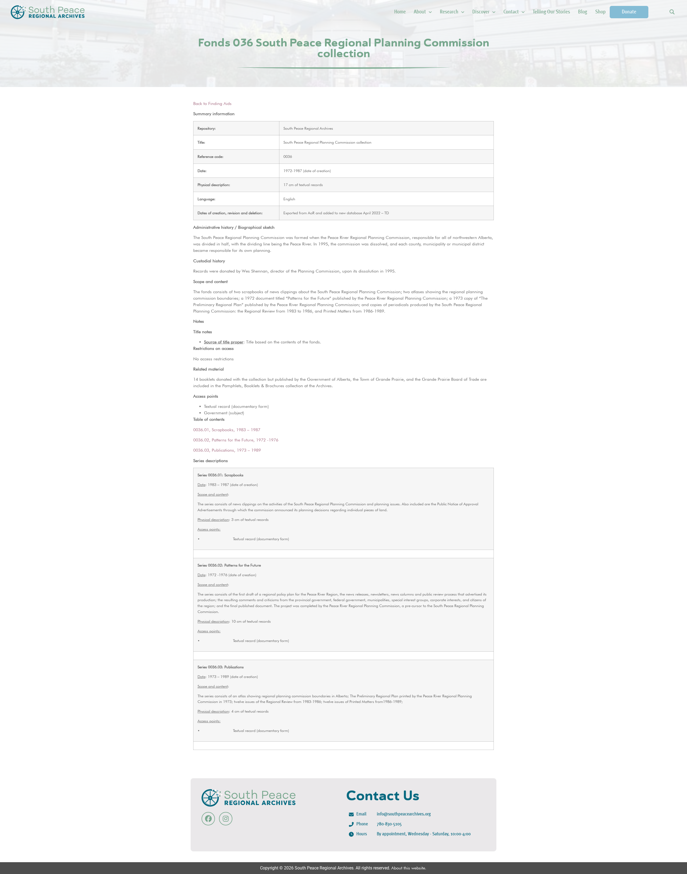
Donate (629, 12)
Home (400, 12)
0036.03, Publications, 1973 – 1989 (227, 450)
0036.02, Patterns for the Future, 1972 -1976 (235, 440)
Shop (600, 12)
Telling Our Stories (551, 12)
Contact (511, 12)
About (420, 12)
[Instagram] (225, 818)
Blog (582, 12)
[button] (671, 12)
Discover (480, 12)
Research (449, 12)
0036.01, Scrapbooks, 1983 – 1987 (226, 429)
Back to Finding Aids (212, 103)
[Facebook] (208, 818)
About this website (408, 868)
